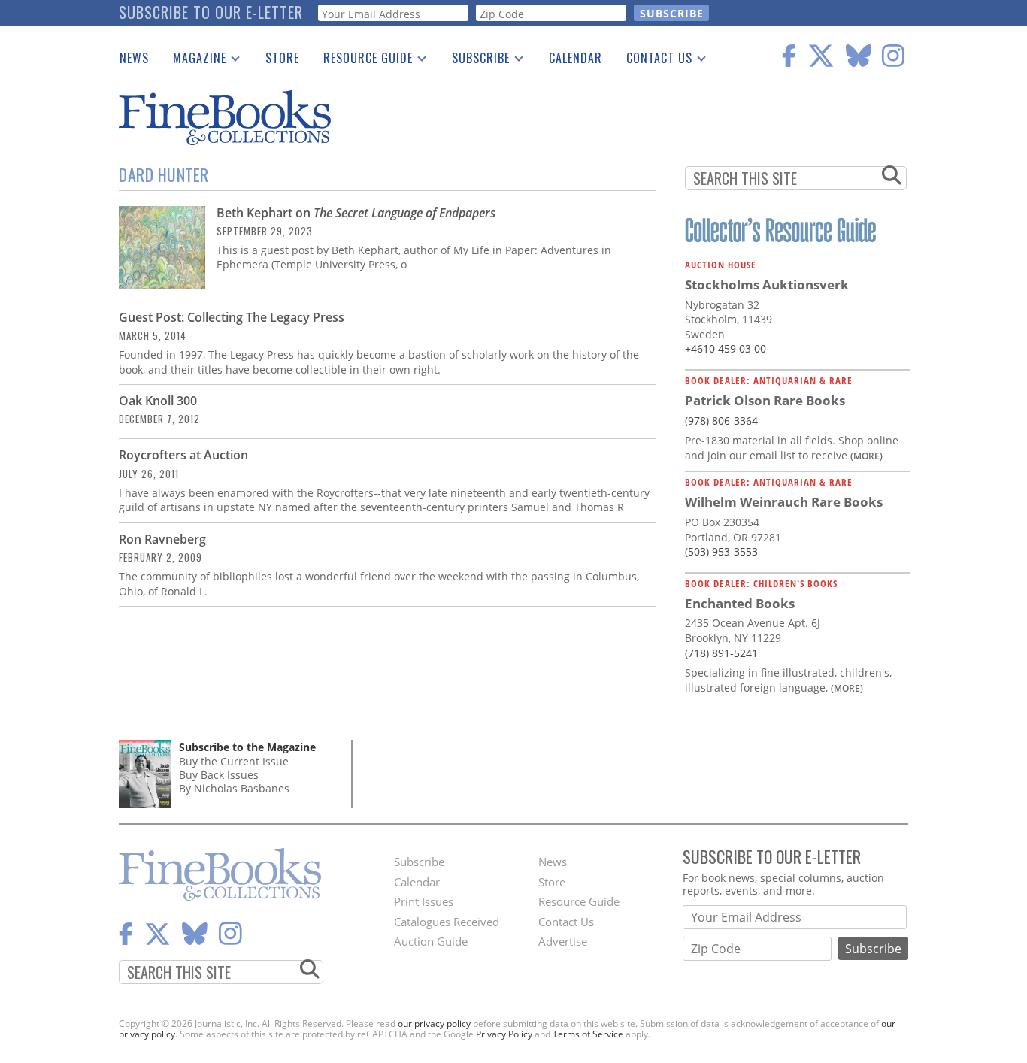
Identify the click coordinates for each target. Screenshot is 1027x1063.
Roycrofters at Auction (183, 455)
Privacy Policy (504, 1034)
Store (282, 58)
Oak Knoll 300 (158, 400)
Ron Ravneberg (162, 539)
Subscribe (475, 61)
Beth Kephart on (356, 212)
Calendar (575, 58)
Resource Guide (362, 61)
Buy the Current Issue (234, 761)
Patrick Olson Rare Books (765, 400)
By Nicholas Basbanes (234, 788)
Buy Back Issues (219, 775)
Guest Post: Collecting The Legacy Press (231, 317)
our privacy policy (434, 1023)
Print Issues (423, 901)
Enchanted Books (740, 603)
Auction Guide (431, 941)
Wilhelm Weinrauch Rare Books (784, 501)
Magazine (193, 61)
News (134, 58)
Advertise (562, 941)
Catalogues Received (446, 921)
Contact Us (653, 61)
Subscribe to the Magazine (247, 747)
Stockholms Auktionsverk (767, 284)
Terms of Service (588, 1034)
